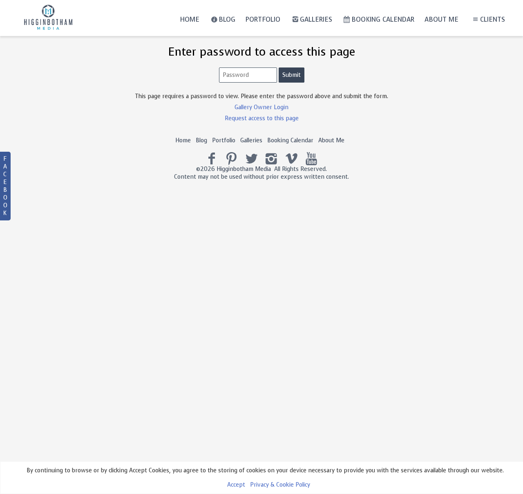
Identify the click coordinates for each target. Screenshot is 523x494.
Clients (492, 19)
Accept (236, 485)
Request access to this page (262, 118)
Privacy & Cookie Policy (280, 485)
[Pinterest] (231, 159)
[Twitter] (251, 159)
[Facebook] (212, 159)
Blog (227, 19)
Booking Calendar (382, 19)
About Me (441, 19)
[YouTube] (311, 159)
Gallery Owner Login (261, 107)
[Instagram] (271, 159)
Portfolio (263, 19)
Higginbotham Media (244, 169)
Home (189, 19)
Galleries (316, 19)
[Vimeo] (291, 159)
